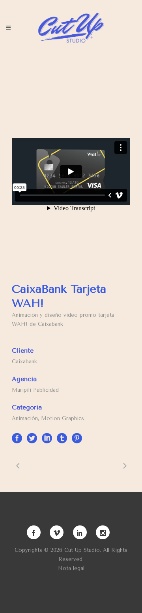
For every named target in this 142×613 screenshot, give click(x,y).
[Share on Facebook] (17, 438)
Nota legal (71, 568)
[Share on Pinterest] (77, 438)
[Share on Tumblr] (62, 438)
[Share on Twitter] (32, 438)
